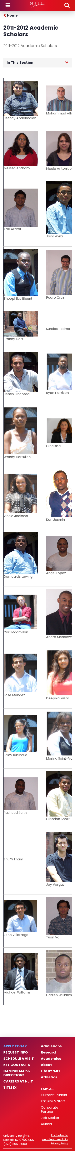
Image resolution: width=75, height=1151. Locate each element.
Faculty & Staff (53, 1101)
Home (12, 15)
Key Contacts (16, 1065)
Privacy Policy (59, 1143)
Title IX (9, 1088)
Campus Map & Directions (16, 1073)
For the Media (59, 1135)
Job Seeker (50, 1118)
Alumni (46, 1124)
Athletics (49, 1077)
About (46, 1065)
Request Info (15, 1052)
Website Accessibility (55, 1139)
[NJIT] (37, 5)
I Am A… (47, 1089)
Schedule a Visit (18, 1059)
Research (49, 1052)
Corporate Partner (49, 1109)
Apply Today (15, 1046)
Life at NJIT (50, 1071)
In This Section (20, 62)
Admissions (51, 1046)
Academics (51, 1059)
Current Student (54, 1095)
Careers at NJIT (18, 1081)
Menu (8, 5)
